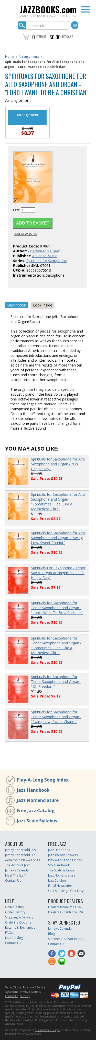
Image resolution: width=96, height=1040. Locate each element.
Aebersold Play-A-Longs (22, 860)
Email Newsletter (60, 885)
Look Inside (42, 305)
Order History (15, 912)
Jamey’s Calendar (17, 870)
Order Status (14, 907)
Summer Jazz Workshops (66, 939)
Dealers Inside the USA (64, 907)
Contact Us (13, 880)
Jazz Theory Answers (63, 855)
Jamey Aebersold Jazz (20, 850)
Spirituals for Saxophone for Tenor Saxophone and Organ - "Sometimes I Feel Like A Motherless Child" (56, 645)
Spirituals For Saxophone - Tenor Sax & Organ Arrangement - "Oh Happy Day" (58, 572)
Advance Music (44, 255)
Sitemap (25, 996)
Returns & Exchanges (20, 927)
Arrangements (29, 56)
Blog (51, 933)
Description (16, 305)
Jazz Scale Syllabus (37, 821)
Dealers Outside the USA (66, 912)
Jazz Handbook (33, 790)
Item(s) (41, 36)
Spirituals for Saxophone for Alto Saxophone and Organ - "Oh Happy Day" (58, 464)
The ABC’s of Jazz (17, 865)
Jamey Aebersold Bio (20, 855)
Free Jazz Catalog (36, 810)
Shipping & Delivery (19, 917)
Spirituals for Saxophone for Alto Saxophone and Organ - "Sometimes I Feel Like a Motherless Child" (58, 501)
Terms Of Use (13, 987)
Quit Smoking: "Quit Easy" (66, 891)
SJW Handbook (59, 865)
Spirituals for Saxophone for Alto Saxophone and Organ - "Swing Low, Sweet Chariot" (58, 537)
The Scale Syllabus (61, 870)
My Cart (67, 36)
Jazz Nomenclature (38, 800)
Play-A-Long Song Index (43, 780)
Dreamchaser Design (47, 1030)
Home (9, 56)
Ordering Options (18, 922)
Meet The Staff (15, 875)
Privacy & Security (30, 992)
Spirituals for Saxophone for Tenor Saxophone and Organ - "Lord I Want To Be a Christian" (57, 607)
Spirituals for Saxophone (46, 260)
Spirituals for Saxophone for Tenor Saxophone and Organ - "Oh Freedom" (56, 681)
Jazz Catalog (57, 880)
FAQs (9, 932)
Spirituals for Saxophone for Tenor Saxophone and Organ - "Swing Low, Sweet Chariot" (56, 717)
